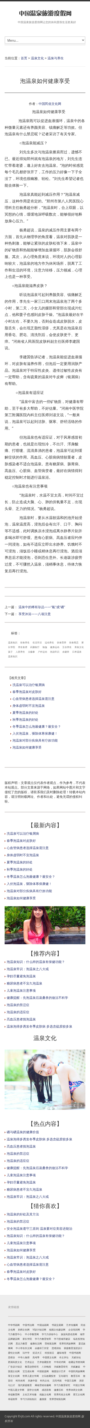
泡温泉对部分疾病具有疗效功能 (35, 740)
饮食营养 (61, 642)
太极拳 (31, 651)
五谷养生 (67, 647)
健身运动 (54, 647)
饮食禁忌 (73, 642)
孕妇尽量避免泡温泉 (21, 976)
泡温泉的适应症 (18, 1012)
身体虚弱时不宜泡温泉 (28, 705)
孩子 (10, 651)
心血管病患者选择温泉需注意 (33, 698)
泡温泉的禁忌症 (18, 1005)
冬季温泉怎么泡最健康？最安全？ (36, 726)
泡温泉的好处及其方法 (23, 1214)
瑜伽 (44, 647)
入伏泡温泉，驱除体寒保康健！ (35, 733)
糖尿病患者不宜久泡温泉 (24, 983)
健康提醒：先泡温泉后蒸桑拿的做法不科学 (37, 997)
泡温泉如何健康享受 (27, 747)
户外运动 (42, 651)
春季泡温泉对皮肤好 (27, 691)
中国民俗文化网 (50, 103)
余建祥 (65, 651)
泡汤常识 (54, 651)
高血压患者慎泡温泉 (21, 1019)
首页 (24, 58)
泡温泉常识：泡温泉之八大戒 (28, 969)
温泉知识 (12, 642)
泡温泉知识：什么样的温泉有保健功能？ (36, 961)
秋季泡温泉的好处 (25, 719)
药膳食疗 (34, 647)
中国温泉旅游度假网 (68, 1416)
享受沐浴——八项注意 (34, 614)
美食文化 (79, 647)
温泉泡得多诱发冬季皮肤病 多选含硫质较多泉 (39, 1026)
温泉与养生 (56, 58)
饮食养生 (25, 642)
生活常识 (37, 642)
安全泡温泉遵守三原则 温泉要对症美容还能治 (39, 1228)
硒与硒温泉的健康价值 (23, 1132)
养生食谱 (22, 647)
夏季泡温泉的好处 (25, 712)
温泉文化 (37, 58)
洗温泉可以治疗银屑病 (28, 685)
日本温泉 (76, 651)
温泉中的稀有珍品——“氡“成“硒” (41, 607)
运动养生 (49, 642)
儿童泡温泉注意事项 (21, 990)
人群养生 (20, 651)
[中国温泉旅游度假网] (45, 13)
